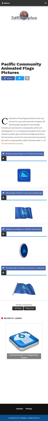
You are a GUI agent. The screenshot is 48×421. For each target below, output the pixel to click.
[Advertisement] (24, 40)
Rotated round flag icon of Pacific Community (23, 229)
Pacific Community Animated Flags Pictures (21, 68)
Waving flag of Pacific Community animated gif (23, 193)
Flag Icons (30, 308)
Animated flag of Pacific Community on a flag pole (24, 268)
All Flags (18, 308)
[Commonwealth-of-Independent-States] (24, 341)
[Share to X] (20, 78)
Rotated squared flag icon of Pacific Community (24, 154)
